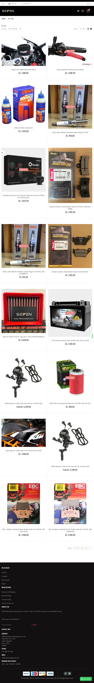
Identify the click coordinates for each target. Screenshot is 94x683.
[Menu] (78, 10)
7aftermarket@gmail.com (10, 658)
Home (3, 19)
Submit (34, 625)
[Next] (90, 548)
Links (88, 4)
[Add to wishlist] (17, 77)
